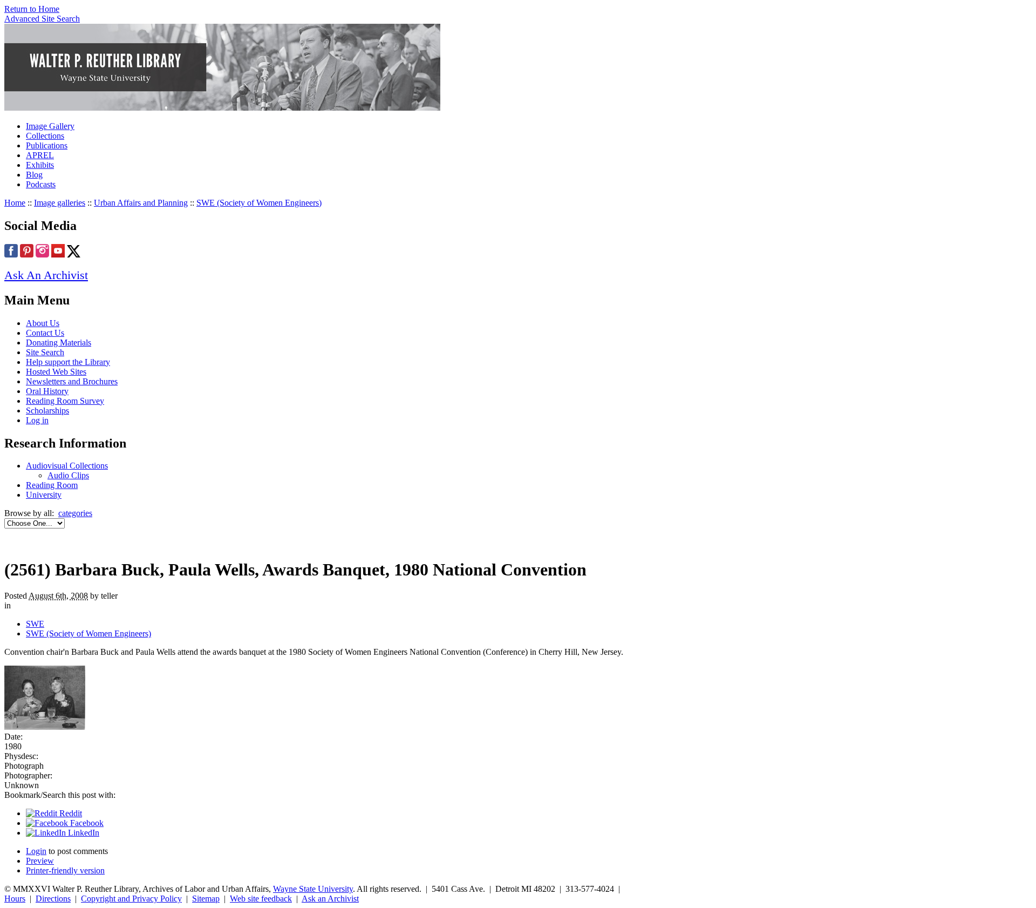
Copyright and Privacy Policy (131, 898)
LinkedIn (82, 832)
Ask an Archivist (330, 898)
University (44, 494)
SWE (35, 623)
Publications (46, 145)
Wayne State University (313, 888)
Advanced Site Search (42, 18)
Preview (40, 860)
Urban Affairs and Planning (141, 202)
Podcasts (41, 184)
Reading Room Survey (65, 400)
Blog (34, 174)
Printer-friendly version (65, 870)
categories (75, 513)
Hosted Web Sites (56, 371)
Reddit (69, 813)
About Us (42, 323)
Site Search (45, 352)
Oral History (47, 391)
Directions (53, 898)
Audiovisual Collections (67, 465)
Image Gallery (50, 126)
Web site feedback (261, 898)
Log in (37, 420)
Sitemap (206, 898)
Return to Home (31, 8)
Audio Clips (68, 475)
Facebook (86, 823)
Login (36, 851)
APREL (40, 155)
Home (14, 202)
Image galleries (59, 202)
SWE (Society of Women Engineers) (259, 202)
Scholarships (47, 410)
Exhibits (40, 165)
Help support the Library (68, 362)
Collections (45, 135)
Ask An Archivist (46, 275)
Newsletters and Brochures (72, 381)
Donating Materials (58, 342)
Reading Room (52, 485)
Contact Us (45, 332)
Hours (14, 898)
